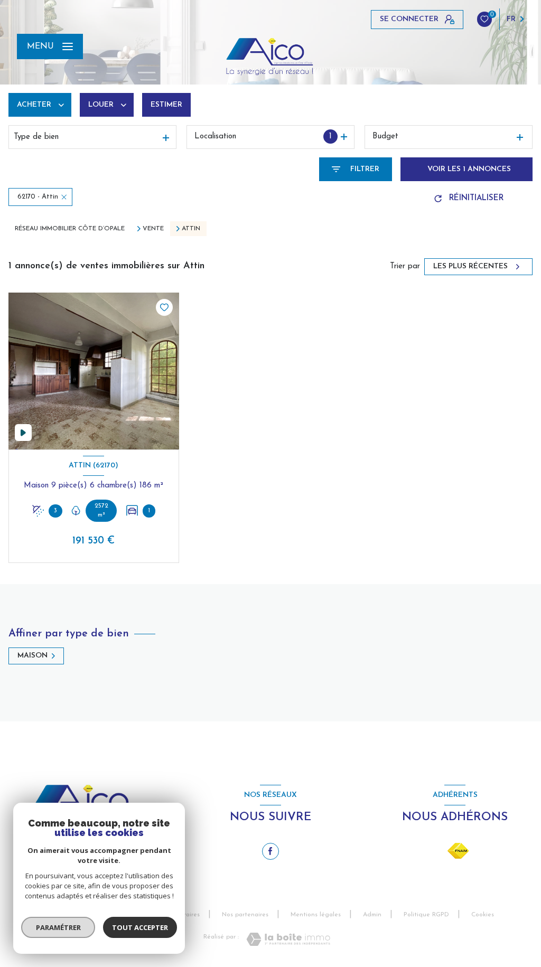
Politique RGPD (426, 915)
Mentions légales (316, 915)
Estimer (166, 105)
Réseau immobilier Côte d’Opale (70, 229)
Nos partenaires (245, 915)
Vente (153, 229)
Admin (372, 915)
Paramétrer (58, 927)
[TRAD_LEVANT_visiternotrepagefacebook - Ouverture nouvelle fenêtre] (270, 851)
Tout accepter (140, 927)
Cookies (482, 915)
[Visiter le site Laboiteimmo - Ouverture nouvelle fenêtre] (288, 939)
